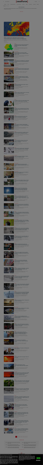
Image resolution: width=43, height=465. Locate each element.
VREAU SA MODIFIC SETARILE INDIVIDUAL (38, 460)
